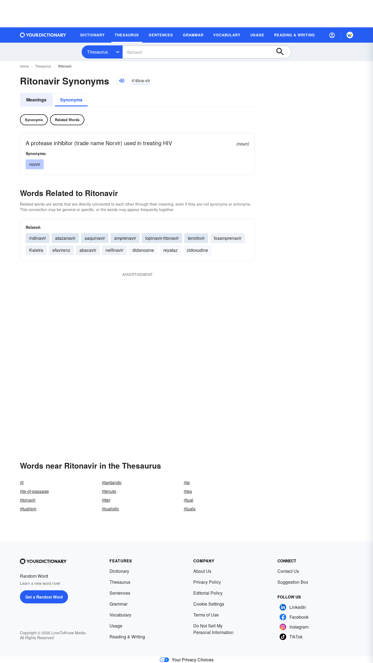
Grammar (118, 604)
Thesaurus (97, 52)
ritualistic (110, 509)
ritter (106, 500)
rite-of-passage (34, 491)
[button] (332, 35)
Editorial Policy (208, 593)
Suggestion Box (292, 582)
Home (24, 66)
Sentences (119, 593)
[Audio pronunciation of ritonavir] (121, 80)
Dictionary (119, 571)
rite (187, 482)
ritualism (28, 509)
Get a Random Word (44, 597)
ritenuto (109, 491)
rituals (190, 509)
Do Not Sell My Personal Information (213, 629)
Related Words (67, 119)
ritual (188, 500)
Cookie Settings (208, 604)
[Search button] (282, 52)
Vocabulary (120, 615)
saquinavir (95, 238)
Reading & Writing (127, 636)
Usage (115, 626)
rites (188, 491)
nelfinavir (114, 250)
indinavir (37, 238)
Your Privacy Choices (193, 659)
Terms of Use (206, 615)
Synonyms (71, 100)
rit (21, 482)
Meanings (36, 100)
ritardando (112, 482)
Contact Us (288, 571)
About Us (202, 571)
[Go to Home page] (43, 35)
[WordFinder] (350, 35)
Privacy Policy (207, 582)
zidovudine (197, 250)
